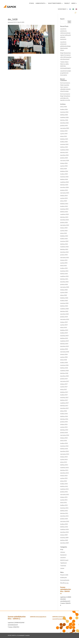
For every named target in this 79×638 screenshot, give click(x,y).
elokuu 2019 (63, 327)
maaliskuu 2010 (64, 529)
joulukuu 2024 (64, 158)
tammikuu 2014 (64, 451)
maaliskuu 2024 (64, 182)
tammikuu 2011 (64, 516)
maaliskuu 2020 (64, 308)
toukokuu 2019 (64, 335)
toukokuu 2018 (64, 365)
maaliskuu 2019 (64, 341)
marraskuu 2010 (64, 521)
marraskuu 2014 (64, 435)
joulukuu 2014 (64, 432)
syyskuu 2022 (64, 230)
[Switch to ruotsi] (73, 9)
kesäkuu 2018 (64, 362)
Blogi (61, 549)
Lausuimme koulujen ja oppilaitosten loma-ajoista (65, 73)
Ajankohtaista (40, 3)
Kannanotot (63, 555)
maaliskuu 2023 (64, 214)
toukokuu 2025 (64, 144)
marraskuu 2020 (64, 287)
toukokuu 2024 (64, 176)
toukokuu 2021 (64, 271)
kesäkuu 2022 (64, 238)
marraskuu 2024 (64, 160)
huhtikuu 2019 (64, 338)
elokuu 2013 (63, 462)
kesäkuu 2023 (64, 206)
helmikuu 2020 (64, 311)
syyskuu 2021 (64, 263)
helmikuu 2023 (64, 217)
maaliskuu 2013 (64, 467)
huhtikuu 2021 (64, 273)
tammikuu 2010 (64, 532)
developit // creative (24, 635)
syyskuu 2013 (64, 459)
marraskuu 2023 (64, 193)
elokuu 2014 (63, 440)
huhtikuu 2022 (64, 244)
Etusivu (31, 3)
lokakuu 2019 (64, 322)
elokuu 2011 (63, 502)
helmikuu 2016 (64, 419)
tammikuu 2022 (64, 252)
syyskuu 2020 (64, 292)
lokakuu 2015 (64, 424)
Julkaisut (62, 552)
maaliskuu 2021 (64, 276)
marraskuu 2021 (64, 257)
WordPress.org (64, 583)
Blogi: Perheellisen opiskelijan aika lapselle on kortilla (65, 98)
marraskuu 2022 (64, 225)
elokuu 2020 (63, 295)
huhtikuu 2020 (64, 306)
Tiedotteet (63, 565)
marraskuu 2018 (64, 351)
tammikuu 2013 (64, 473)
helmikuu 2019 (64, 343)
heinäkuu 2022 (64, 236)
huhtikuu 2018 (64, 368)
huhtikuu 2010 (64, 526)
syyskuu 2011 (64, 500)
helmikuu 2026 (64, 120)
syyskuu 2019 (64, 325)
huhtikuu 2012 (64, 486)
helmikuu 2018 (64, 373)
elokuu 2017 (63, 389)
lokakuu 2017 (64, 384)
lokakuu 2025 (64, 131)
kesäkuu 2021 (64, 268)
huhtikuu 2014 (64, 448)
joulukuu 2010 (64, 518)
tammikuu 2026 (64, 123)
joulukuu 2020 (64, 284)
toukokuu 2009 (64, 537)
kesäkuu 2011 (64, 505)
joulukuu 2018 (64, 349)
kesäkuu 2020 (64, 300)
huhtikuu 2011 (64, 510)
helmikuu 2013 (64, 470)
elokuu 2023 (63, 201)
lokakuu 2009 (64, 535)
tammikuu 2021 (64, 281)
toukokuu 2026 (64, 112)
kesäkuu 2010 (64, 524)
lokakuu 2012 (64, 475)
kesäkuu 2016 (64, 413)
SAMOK (73, 3)
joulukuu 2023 (64, 190)
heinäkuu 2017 (64, 392)
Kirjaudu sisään (64, 575)
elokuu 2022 (63, 233)
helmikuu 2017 (64, 405)
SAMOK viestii (64, 560)
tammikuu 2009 (64, 543)
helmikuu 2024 (64, 184)
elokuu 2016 (63, 411)
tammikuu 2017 (64, 408)
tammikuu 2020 (64, 314)
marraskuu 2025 (64, 128)
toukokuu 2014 (64, 446)
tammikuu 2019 (64, 346)
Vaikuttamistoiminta (54, 3)
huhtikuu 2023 (64, 211)
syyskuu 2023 (64, 198)
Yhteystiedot (62, 9)
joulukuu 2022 (64, 222)
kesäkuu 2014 (64, 443)
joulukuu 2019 (64, 316)
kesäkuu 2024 (64, 174)
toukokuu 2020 (64, 303)
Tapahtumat (63, 563)
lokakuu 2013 (64, 456)
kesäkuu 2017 (64, 394)
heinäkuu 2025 (64, 139)
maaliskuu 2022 (64, 246)
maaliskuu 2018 (64, 370)
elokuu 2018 (63, 359)
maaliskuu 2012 (64, 489)
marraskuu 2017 (64, 381)
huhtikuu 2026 (64, 114)
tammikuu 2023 (64, 219)
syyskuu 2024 (64, 166)
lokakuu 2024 (64, 163)
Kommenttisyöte (64, 580)
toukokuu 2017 (64, 397)
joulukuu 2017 (64, 378)
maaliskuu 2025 (64, 149)
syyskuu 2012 (64, 478)
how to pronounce (65, 83)
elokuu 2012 (63, 481)
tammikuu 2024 (64, 187)
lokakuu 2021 (64, 260)
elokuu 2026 (63, 106)
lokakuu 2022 (64, 228)
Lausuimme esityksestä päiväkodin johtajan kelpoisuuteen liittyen (65, 46)
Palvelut (67, 3)
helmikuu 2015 (64, 430)
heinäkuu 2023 (64, 203)
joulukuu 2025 (64, 125)
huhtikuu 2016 (64, 416)
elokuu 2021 (63, 265)
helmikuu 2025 (64, 152)
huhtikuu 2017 (64, 400)
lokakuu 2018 (64, 354)
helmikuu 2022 (64, 249)
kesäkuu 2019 (64, 333)
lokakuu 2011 (64, 497)
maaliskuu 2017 (64, 403)
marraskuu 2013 (64, 454)
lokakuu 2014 (64, 438)
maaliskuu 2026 (64, 117)
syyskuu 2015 (64, 427)
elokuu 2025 (63, 136)
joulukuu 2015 (64, 421)
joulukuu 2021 (64, 254)
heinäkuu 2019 (64, 330)
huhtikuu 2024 (64, 179)
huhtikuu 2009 (64, 540)
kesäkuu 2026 (64, 109)
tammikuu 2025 (64, 155)
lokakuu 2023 (64, 195)
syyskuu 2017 (64, 386)
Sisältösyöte (63, 577)
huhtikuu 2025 (64, 147)
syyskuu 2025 (64, 133)
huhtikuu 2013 (64, 464)
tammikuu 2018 (64, 376)
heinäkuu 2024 (64, 171)
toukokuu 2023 (64, 209)
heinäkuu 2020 (64, 298)
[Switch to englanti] (76, 9)
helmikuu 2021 (64, 279)
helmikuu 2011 (64, 513)
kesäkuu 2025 (64, 141)
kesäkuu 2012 (64, 483)
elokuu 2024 (63, 168)
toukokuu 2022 (64, 241)
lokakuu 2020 (64, 289)
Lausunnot (63, 557)
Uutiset (62, 568)
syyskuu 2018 (64, 357)
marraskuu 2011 (64, 494)
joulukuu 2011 (64, 491)
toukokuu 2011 (64, 508)
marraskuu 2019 (64, 319)
